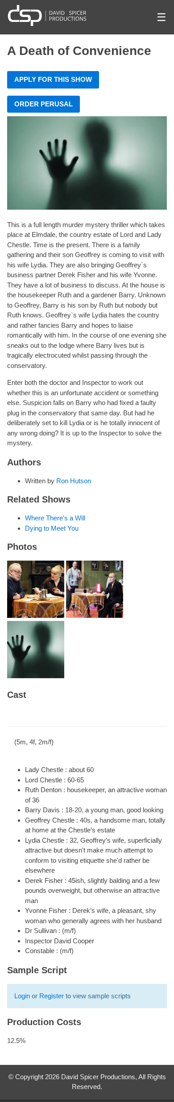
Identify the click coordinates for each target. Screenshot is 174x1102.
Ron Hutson (73, 481)
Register (51, 996)
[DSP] (47, 15)
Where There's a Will (55, 518)
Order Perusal (43, 104)
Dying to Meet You (52, 528)
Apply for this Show (53, 79)
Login (22, 996)
